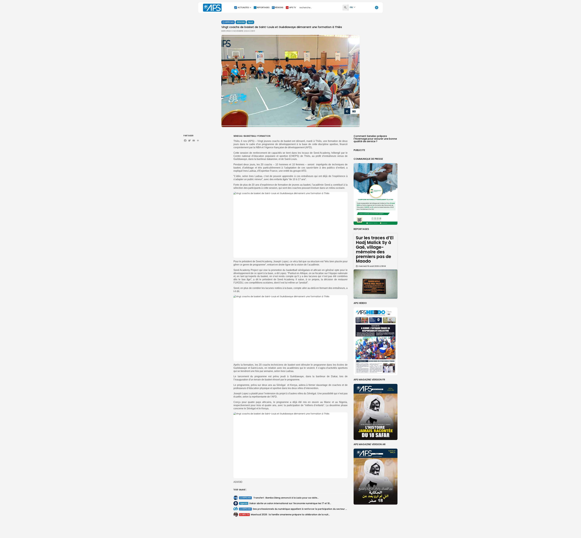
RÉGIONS (279, 7)
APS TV (292, 7)
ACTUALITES (243, 7)
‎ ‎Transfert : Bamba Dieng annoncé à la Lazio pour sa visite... (285, 497)
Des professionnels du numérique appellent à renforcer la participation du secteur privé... (302, 508)
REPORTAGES (263, 7)
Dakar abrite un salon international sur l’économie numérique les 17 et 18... (290, 503)
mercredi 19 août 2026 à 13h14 (372, 266)
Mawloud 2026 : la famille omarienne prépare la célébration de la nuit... (290, 514)
